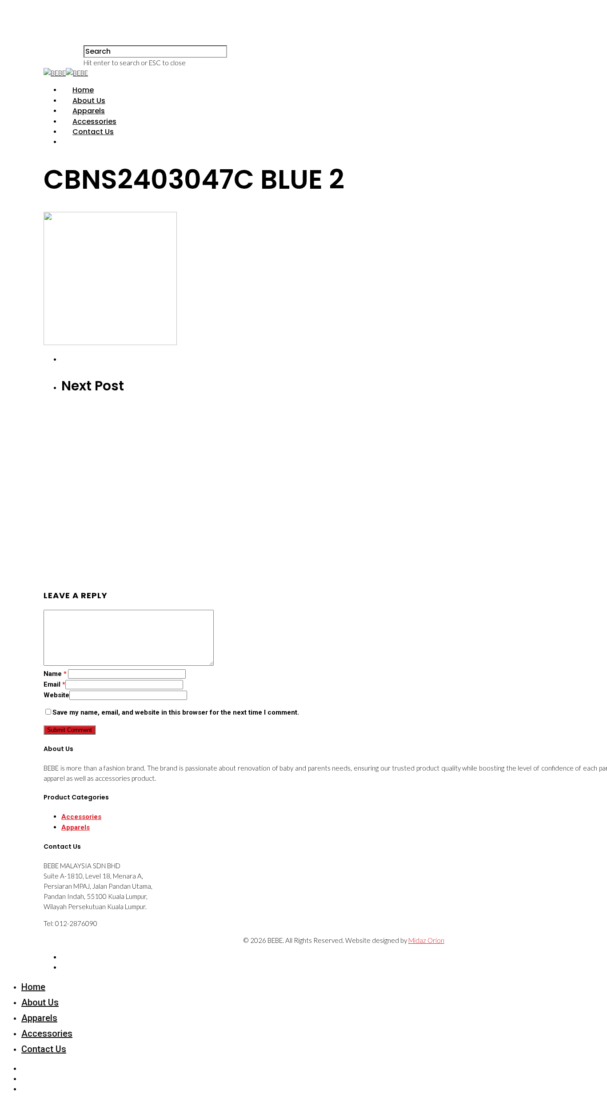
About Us (88, 100)
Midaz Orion (426, 940)
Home (83, 90)
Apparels (88, 111)
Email (54, 684)
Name (55, 674)
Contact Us (93, 132)
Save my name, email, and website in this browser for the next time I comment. (175, 712)
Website (56, 695)
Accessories (94, 121)
